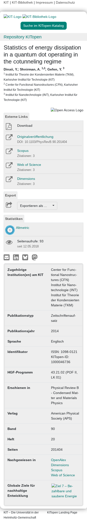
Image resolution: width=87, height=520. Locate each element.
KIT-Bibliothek (23, 2)
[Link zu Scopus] (9, 153)
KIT (6, 2)
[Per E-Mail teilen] (7, 257)
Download (24, 125)
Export (10, 195)
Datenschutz (65, 2)
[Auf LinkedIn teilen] (16, 257)
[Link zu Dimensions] (9, 181)
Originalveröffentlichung (35, 137)
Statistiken (14, 219)
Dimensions (26, 179)
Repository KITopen (23, 37)
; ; (41, 84)
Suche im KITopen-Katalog (43, 26)
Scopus (23, 151)
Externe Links (16, 117)
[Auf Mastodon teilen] (35, 257)
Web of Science (29, 165)
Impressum (44, 2)
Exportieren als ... (36, 206)
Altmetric (22, 228)
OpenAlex (58, 460)
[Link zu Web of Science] (9, 167)
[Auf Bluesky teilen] (26, 257)
